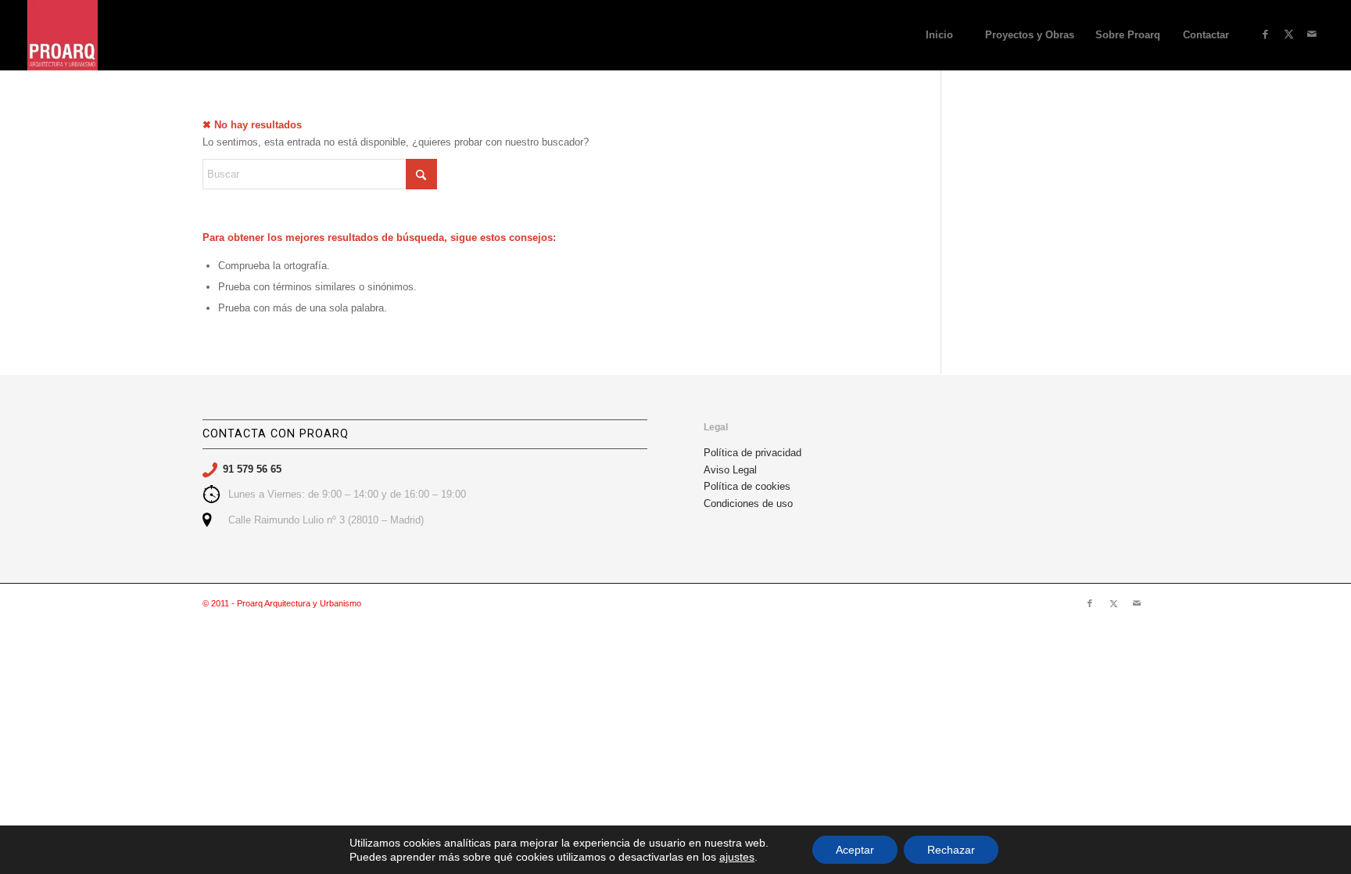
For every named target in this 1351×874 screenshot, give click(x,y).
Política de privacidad (752, 453)
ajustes (736, 857)
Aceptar (855, 849)
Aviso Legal (730, 470)
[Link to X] (1288, 34)
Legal (716, 427)
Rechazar (951, 849)
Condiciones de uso (748, 503)
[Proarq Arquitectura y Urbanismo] (62, 35)
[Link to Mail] (1312, 34)
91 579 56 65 (252, 469)
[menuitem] (939, 35)
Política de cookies (747, 486)
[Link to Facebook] (1265, 34)
